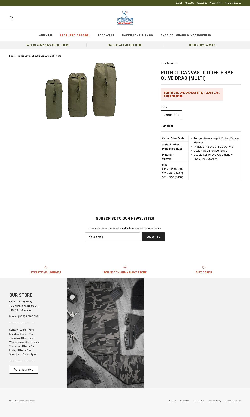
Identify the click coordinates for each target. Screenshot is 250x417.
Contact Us (201, 2)
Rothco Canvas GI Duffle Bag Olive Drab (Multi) (39, 55)
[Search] (11, 18)
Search (179, 2)
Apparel (46, 35)
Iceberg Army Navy (26, 400)
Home (11, 55)
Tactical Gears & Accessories (185, 35)
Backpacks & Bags (137, 35)
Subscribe (153, 236)
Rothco (174, 63)
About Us (189, 2)
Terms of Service (233, 2)
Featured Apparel (75, 35)
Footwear (106, 35)
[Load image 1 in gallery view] (81, 91)
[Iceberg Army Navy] (125, 18)
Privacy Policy (216, 2)
